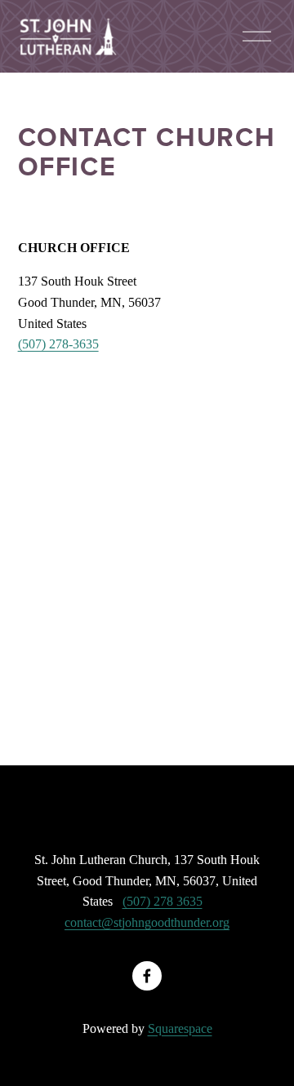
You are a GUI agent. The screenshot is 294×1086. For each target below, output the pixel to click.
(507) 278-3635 (58, 344)
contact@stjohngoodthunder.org (147, 922)
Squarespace (180, 1028)
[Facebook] (147, 976)
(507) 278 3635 (162, 901)
